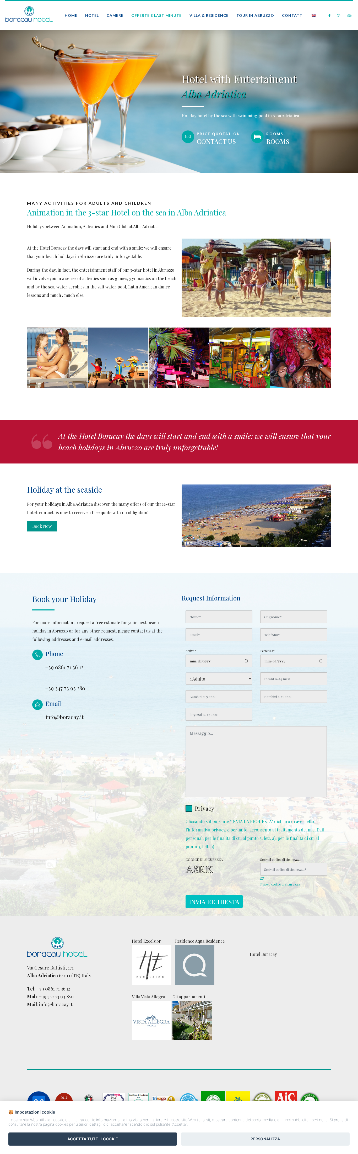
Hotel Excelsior (146, 941)
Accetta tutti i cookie (92, 1139)
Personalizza (265, 1139)
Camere (115, 15)
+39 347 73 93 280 (56, 996)
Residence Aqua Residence (200, 941)
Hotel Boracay (263, 954)
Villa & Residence (209, 15)
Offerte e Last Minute (156, 15)
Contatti (293, 15)
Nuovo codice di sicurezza (280, 884)
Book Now (42, 526)
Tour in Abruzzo (255, 15)
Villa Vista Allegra (148, 996)
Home (71, 15)
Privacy (204, 808)
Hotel (92, 15)
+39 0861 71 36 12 (53, 989)
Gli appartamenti (188, 996)
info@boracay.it (56, 1004)
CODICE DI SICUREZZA (204, 859)
